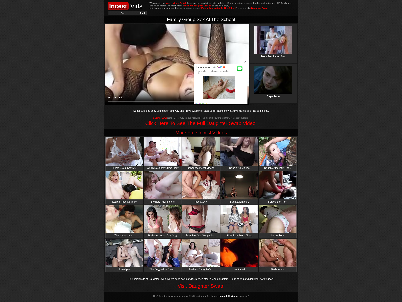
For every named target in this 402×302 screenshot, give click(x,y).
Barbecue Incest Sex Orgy (162, 235)
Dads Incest (277, 269)
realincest (239, 269)
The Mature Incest (124, 235)
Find (142, 13)
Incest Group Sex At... (124, 168)
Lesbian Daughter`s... (201, 269)
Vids (125, 6)
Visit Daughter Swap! (201, 286)
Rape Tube (273, 78)
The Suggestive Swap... (162, 269)
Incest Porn (277, 235)
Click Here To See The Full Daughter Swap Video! (201, 123)
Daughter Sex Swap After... (201, 235)
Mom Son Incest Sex (273, 38)
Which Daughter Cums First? (163, 168)
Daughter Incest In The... (277, 168)
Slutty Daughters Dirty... (239, 235)
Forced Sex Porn (277, 201)
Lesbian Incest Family (124, 201)
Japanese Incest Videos (201, 168)
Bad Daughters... (239, 201)
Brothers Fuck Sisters (163, 201)
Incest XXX (201, 201)
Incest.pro (124, 269)
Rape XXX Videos (239, 168)
